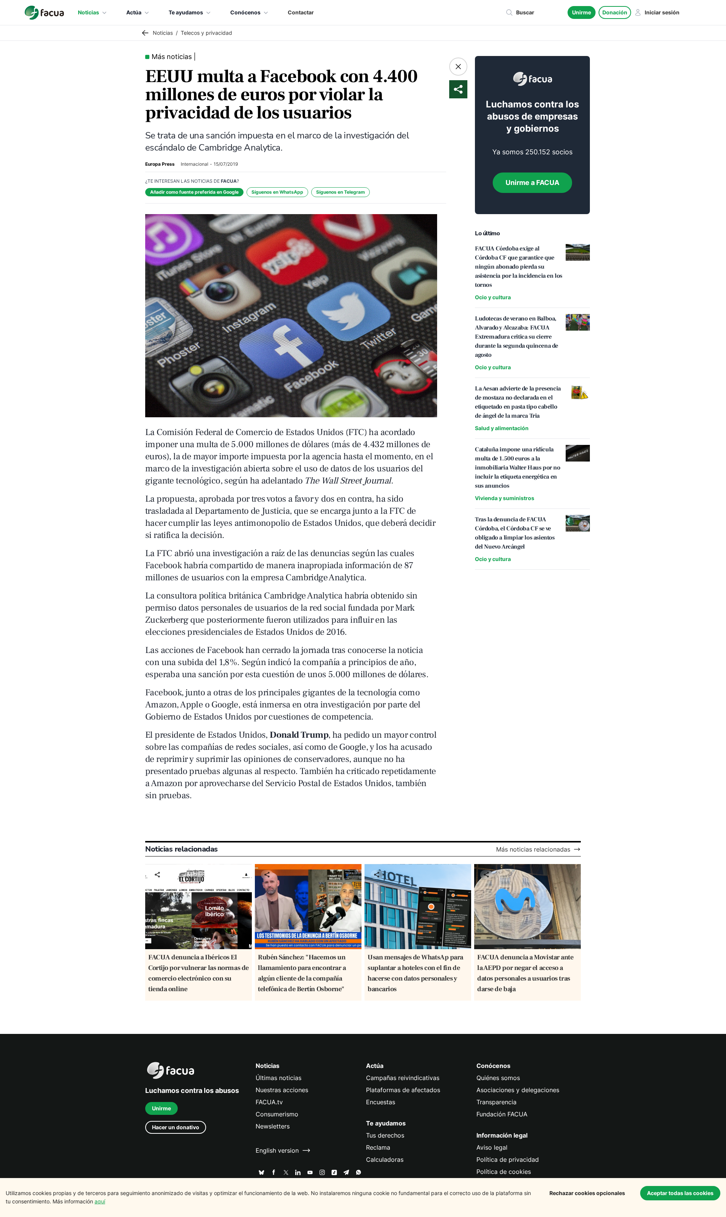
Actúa (133, 12)
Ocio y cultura (493, 297)
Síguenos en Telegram (340, 192)
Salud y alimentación (502, 428)
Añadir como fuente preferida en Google (194, 192)
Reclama (378, 1147)
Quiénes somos (498, 1078)
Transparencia (496, 1102)
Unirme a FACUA (532, 183)
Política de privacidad (507, 1159)
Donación (614, 12)
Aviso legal (491, 1147)
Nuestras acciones (282, 1090)
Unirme (581, 12)
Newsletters (273, 1126)
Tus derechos (385, 1135)
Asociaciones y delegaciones (517, 1090)
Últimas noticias (278, 1078)
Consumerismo (277, 1114)
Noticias (88, 12)
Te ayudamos (186, 12)
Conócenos (245, 12)
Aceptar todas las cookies (680, 1193)
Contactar (301, 12)
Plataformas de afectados (403, 1090)
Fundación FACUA (501, 1114)
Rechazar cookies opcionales (587, 1193)
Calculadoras (384, 1159)
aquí (100, 1201)
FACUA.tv (269, 1102)
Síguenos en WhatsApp (277, 192)
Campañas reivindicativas (402, 1078)
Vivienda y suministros (504, 498)
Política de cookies (503, 1171)
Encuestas (380, 1102)
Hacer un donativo (175, 1127)
